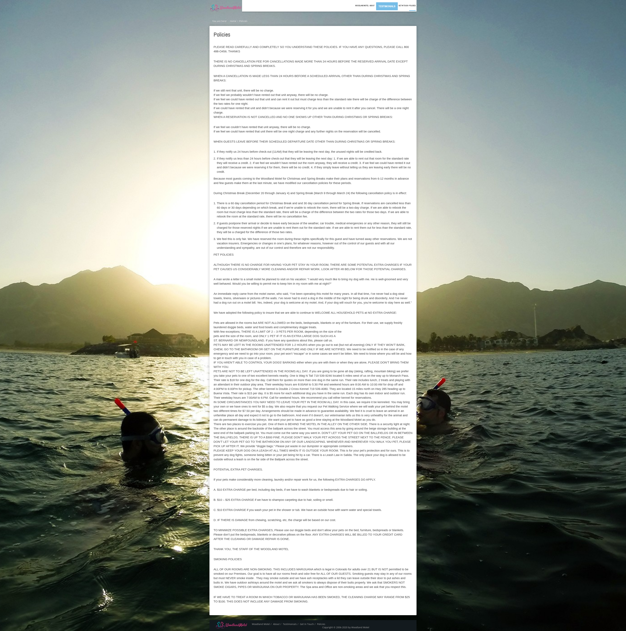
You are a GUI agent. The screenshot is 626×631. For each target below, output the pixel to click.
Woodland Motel (362, 6)
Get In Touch (403, 6)
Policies (412, 6)
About (372, 6)
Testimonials (387, 6)
